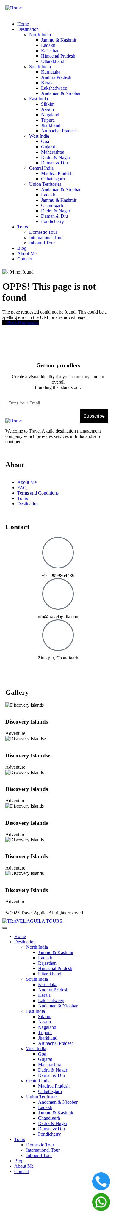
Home (20, 936)
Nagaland (47, 1027)
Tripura (45, 1032)
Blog (18, 1160)
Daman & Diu (51, 1075)
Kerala (44, 995)
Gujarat (45, 1059)
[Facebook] (12, 668)
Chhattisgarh (50, 1091)
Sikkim (44, 1016)
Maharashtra (49, 1064)
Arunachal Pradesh (56, 1043)
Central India (38, 1080)
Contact (21, 1171)
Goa (42, 1053)
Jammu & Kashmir (55, 952)
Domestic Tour (40, 1144)
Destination (25, 941)
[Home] (13, 7)
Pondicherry (49, 1134)
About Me (24, 1166)
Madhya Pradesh (54, 1085)
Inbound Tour (39, 1155)
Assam (44, 1021)
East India (35, 1011)
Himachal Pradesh (55, 968)
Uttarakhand (49, 973)
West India (36, 1048)
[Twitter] (61, 668)
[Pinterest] (28, 668)
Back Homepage (22, 322)
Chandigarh (49, 1117)
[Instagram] (44, 668)
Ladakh (45, 957)
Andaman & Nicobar (58, 1005)
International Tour (43, 1150)
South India (37, 979)
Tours (19, 1139)
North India (37, 947)
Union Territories (42, 1096)
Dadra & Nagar (52, 1069)
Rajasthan (47, 963)
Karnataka (47, 984)
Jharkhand (47, 1037)
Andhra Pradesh (53, 989)
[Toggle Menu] (4, 928)
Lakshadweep (51, 1000)
